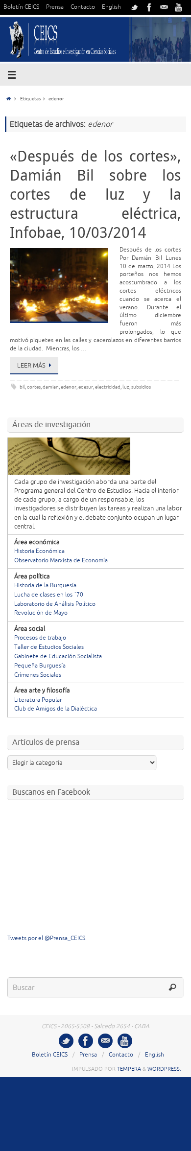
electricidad (107, 387)
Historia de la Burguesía (45, 585)
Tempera (129, 1068)
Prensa (55, 7)
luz (125, 387)
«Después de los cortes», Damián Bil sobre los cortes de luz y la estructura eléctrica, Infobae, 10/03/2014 (95, 194)
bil (22, 387)
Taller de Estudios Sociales (49, 647)
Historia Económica (39, 551)
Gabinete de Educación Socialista (58, 656)
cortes (34, 387)
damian (51, 387)
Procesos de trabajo (40, 638)
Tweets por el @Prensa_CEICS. (47, 938)
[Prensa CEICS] (134, 7)
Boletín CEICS (21, 7)
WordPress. (164, 1068)
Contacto (83, 7)
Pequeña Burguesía (40, 665)
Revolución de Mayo (41, 613)
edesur (85, 387)
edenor (68, 387)
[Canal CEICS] (178, 7)
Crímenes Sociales (37, 675)
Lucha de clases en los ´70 (48, 595)
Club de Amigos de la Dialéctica (55, 709)
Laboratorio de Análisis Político (55, 604)
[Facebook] (149, 7)
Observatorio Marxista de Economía (61, 560)
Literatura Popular (38, 700)
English (111, 7)
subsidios (141, 387)
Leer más (31, 365)
